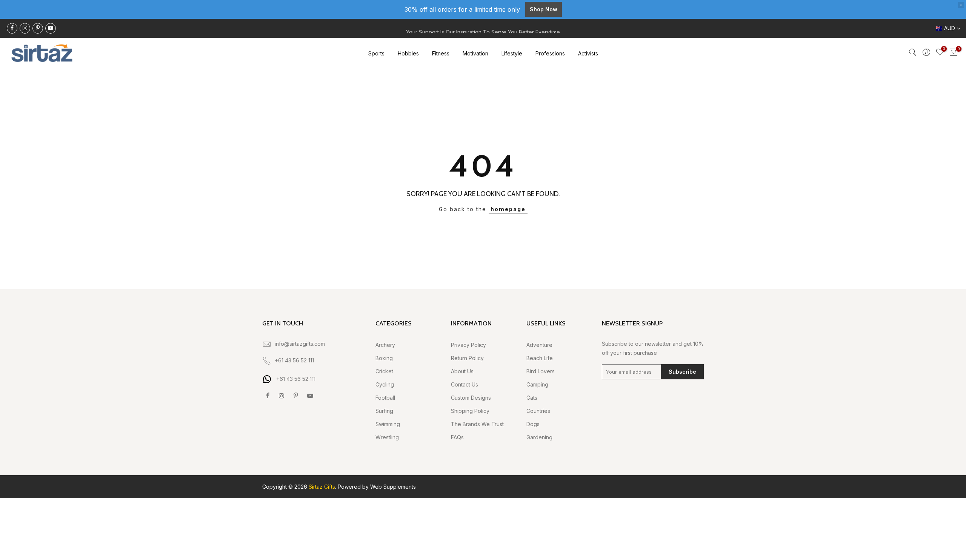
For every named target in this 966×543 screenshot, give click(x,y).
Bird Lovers (540, 371)
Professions (550, 53)
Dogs (533, 424)
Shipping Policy (470, 411)
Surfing (384, 411)
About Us (462, 371)
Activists (588, 53)
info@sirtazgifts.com (300, 344)
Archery (385, 345)
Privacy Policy (468, 345)
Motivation (475, 53)
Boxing (384, 358)
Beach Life (539, 358)
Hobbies (408, 53)
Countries (538, 411)
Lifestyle (511, 53)
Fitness (440, 53)
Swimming (387, 424)
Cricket (384, 371)
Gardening (539, 437)
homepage (508, 209)
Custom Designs (471, 397)
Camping (537, 384)
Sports (376, 53)
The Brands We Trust (477, 424)
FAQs (457, 437)
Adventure (539, 345)
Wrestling (387, 437)
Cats (531, 397)
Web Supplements (393, 486)
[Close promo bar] (961, 5)
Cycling (384, 384)
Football (385, 397)
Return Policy (467, 358)
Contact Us (464, 384)
